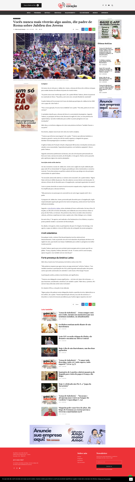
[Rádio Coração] (67, 5)
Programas (80, 458)
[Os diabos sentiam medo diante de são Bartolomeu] (49, 328)
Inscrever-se (109, 466)
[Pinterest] (90, 29)
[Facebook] (103, 5)
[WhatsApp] (93, 29)
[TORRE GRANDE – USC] (26, 107)
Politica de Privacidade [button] (104, 479)
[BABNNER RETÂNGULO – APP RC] (109, 29)
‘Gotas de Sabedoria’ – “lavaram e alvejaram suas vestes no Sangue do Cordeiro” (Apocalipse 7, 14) (74, 398)
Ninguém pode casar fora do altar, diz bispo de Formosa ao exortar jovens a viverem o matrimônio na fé (75, 410)
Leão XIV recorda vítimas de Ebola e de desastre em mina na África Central (75, 338)
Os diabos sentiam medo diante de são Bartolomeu (105, 61)
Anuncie (79, 456)
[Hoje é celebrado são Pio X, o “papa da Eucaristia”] (49, 387)
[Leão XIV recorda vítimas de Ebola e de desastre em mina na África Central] (49, 340)
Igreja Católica (16, 18)
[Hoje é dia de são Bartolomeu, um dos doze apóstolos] (49, 352)
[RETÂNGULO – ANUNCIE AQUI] (109, 108)
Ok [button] (131, 479)
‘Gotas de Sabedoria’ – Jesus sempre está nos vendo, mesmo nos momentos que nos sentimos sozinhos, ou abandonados (76, 315)
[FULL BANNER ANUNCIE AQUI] (67, 434)
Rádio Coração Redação (20, 29)
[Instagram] (106, 5)
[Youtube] (109, 5)
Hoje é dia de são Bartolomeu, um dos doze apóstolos (77, 349)
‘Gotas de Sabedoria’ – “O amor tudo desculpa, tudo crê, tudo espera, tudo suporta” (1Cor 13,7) (74, 362)
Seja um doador (81, 462)
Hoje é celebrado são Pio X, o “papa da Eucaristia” (75, 385)
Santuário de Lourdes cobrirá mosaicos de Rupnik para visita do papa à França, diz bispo (77, 374)
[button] (112, 5)
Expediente (80, 460)
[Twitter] (86, 29)
